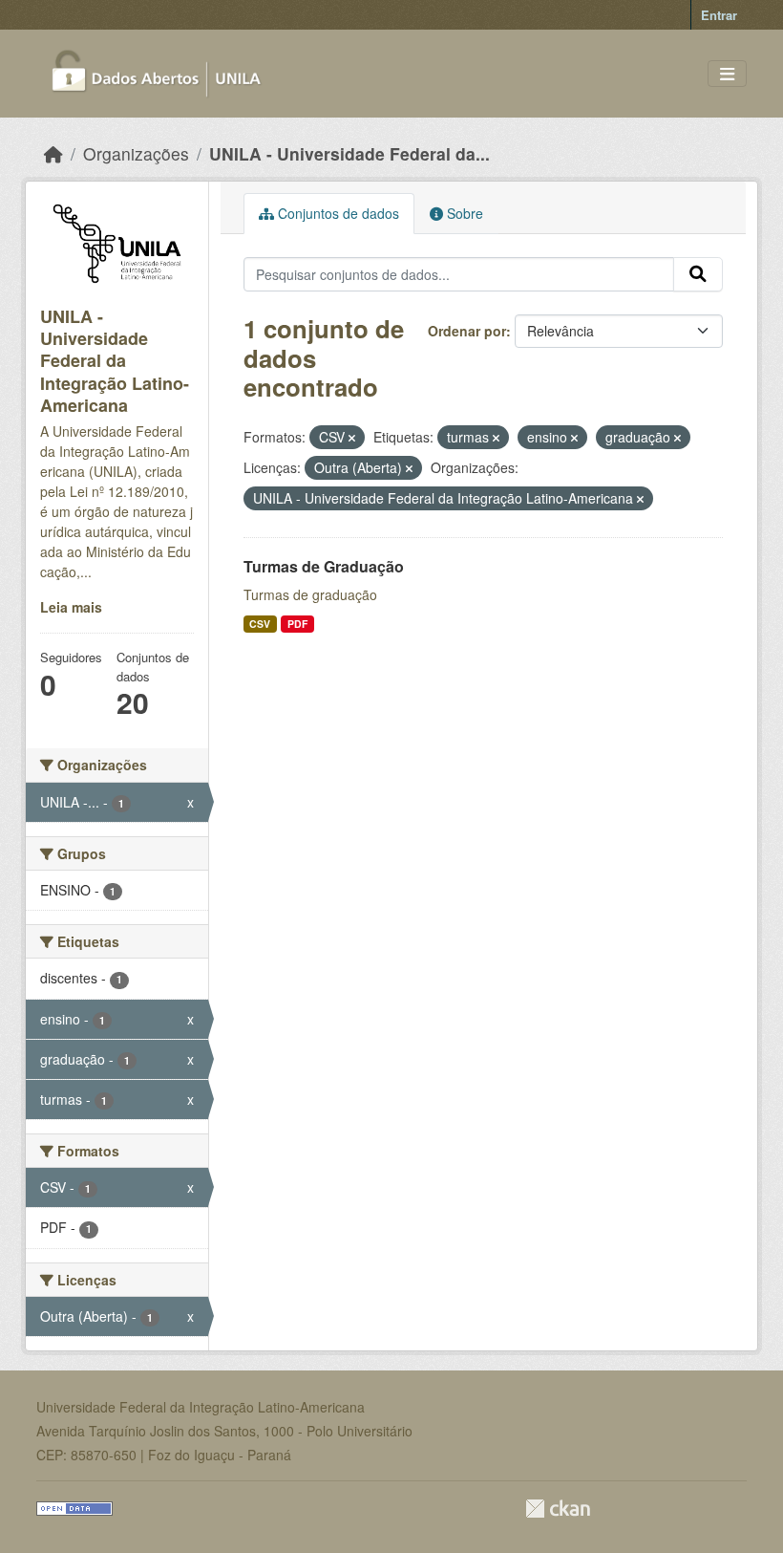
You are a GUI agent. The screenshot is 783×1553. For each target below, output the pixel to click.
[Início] (53, 153)
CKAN (557, 1509)
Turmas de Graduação (323, 566)
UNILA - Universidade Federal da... (349, 153)
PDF (297, 623)
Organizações (136, 153)
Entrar (719, 15)
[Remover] (352, 437)
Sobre (463, 213)
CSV (259, 623)
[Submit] (698, 274)
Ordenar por (467, 330)
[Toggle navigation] (727, 74)
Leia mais (71, 606)
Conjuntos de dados (336, 213)
